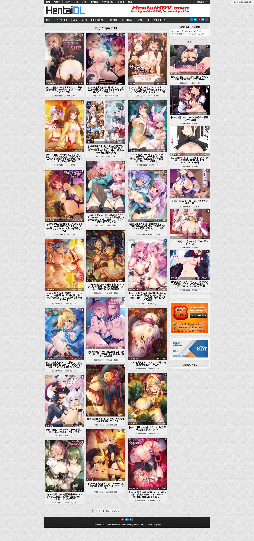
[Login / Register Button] (202, 19)
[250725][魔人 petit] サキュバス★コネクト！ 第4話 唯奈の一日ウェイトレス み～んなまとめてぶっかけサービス (147, 89)
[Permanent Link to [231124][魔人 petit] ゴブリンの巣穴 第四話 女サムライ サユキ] (147, 334)
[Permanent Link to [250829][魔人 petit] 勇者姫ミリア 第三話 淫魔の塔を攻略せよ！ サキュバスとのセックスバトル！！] (105, 59)
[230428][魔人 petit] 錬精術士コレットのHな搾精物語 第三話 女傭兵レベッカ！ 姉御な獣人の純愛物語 (105, 286)
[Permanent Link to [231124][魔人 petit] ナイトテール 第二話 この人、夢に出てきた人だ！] (64, 401)
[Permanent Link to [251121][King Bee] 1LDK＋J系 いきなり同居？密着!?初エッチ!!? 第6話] (190, 60)
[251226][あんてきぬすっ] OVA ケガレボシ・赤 (190, 242)
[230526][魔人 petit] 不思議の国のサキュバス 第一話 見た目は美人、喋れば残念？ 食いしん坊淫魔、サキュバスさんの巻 (147, 296)
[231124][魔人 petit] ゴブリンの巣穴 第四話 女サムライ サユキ (148, 363)
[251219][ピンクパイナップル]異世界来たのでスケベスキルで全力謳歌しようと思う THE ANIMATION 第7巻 (189, 284)
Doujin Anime (97, 20)
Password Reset (108, 2)
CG (148, 20)
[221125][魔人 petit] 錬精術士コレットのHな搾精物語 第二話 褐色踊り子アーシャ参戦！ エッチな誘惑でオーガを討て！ (64, 296)
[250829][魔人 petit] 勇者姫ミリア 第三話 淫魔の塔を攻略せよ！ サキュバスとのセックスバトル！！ (106, 89)
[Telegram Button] (195, 19)
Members (94, 2)
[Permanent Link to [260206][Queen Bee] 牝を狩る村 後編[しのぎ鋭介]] (190, 100)
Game (140, 20)
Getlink (67, 2)
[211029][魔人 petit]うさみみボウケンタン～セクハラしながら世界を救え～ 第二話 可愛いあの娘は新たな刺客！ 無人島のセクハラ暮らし (147, 158)
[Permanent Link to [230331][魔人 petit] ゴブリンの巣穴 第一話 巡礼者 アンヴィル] (147, 399)
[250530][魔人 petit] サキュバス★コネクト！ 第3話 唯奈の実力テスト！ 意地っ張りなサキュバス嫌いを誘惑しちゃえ (64, 227)
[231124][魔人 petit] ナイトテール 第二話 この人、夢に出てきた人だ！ (64, 430)
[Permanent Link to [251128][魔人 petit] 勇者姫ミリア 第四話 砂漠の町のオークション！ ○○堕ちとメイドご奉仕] (64, 59)
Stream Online (191, 364)
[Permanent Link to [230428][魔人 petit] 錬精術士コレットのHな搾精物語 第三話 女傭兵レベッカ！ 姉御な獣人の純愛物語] (105, 256)
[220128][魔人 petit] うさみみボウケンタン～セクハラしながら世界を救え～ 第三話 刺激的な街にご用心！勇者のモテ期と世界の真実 (106, 149)
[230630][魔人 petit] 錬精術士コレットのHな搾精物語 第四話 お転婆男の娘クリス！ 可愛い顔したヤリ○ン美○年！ (147, 227)
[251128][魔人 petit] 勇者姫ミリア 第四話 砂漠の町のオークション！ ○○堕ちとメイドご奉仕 (64, 89)
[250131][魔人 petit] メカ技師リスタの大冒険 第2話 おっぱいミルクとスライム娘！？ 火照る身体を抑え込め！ (64, 364)
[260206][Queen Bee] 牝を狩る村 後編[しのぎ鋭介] (189, 118)
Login (76, 2)
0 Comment (79, 84)
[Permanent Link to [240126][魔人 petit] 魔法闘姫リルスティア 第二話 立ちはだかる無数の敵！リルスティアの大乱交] (64, 466)
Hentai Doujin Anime (154, 380)
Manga (74, 20)
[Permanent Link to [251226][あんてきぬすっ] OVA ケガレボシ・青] (190, 183)
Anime (84, 20)
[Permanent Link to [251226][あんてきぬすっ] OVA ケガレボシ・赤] (190, 224)
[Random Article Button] (199, 19)
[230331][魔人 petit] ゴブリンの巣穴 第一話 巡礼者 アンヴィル (147, 428)
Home (48, 2)
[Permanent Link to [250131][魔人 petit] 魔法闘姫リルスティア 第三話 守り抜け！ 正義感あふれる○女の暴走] (105, 323)
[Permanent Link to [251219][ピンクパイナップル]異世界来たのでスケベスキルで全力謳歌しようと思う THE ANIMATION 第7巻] (190, 265)
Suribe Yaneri (57, 96)
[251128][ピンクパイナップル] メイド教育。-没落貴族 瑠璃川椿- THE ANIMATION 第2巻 (189, 160)
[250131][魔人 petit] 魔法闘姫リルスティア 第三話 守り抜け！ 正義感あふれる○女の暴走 (106, 353)
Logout (84, 2)
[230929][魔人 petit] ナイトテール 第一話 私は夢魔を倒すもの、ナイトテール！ (106, 485)
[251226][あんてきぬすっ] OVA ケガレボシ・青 (190, 201)
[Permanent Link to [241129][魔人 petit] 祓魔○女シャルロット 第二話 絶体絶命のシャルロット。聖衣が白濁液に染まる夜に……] (147, 464)
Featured (58, 40)
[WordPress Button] (191, 19)
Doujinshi (112, 20)
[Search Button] (206, 19)
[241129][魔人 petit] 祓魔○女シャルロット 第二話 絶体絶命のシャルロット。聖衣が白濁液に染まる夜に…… (147, 494)
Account (57, 2)
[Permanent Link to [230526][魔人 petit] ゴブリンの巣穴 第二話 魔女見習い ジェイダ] (105, 390)
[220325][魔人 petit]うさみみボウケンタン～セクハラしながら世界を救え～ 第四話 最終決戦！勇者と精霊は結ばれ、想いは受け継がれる (64, 158)
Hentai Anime (71, 40)
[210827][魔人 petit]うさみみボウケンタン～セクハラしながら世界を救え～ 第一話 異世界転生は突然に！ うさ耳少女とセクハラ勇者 (106, 218)
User (130, 2)
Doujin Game (127, 20)
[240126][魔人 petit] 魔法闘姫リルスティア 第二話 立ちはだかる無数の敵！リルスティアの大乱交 (64, 496)
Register (121, 2)
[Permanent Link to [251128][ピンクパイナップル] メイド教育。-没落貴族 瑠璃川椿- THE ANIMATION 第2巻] (190, 141)
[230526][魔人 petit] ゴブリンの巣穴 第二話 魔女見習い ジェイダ (106, 419)
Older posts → (113, 511)
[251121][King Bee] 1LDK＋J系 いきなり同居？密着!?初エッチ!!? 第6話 (189, 77)
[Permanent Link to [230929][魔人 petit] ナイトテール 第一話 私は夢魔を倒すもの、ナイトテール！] (105, 455)
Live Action (61, 20)
